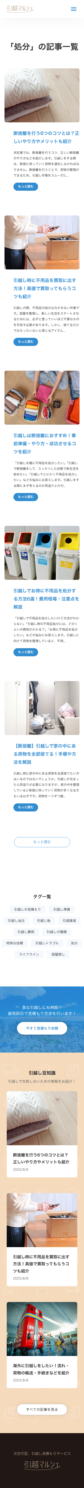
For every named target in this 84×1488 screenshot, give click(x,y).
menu (73, 9)
